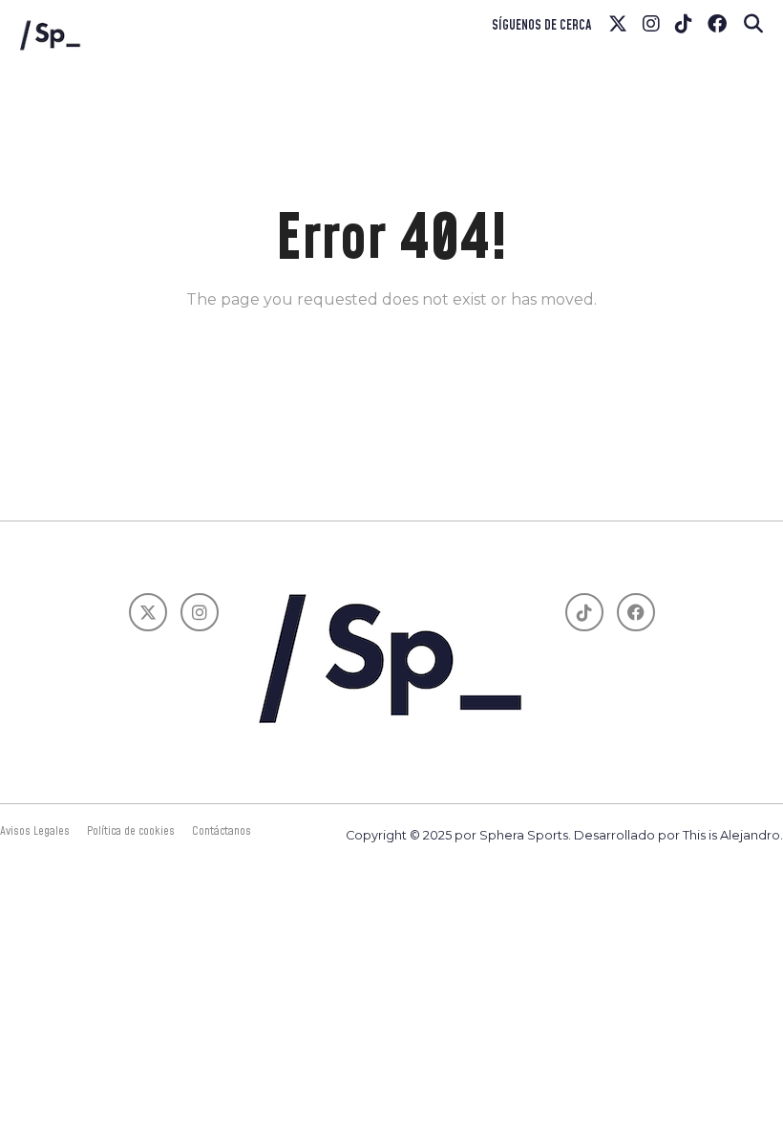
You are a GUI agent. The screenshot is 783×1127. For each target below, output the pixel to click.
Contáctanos (221, 831)
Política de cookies (131, 831)
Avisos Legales (35, 831)
